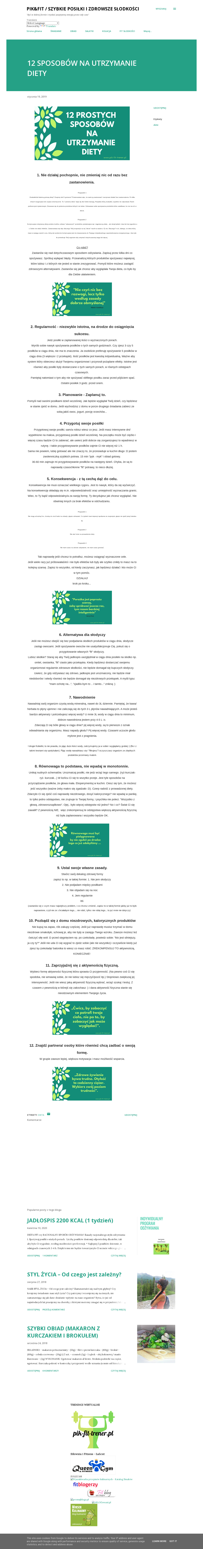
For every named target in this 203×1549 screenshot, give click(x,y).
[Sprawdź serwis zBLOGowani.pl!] (101, 1502)
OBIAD (73, 31)
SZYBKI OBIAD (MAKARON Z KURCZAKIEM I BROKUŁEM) (63, 1332)
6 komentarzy (51, 1370)
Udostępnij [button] (160, 107)
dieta (156, 124)
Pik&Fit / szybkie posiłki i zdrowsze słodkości (83, 9)
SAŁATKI (89, 31)
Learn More (159, 1541)
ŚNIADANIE (56, 31)
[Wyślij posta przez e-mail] (48, 1115)
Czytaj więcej (118, 1255)
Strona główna (34, 31)
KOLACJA (106, 31)
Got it (173, 1541)
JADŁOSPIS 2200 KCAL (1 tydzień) (70, 1220)
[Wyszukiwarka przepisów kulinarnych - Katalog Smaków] (102, 1479)
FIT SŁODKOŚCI (127, 31)
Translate (51, 26)
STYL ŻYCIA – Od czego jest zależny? (74, 1274)
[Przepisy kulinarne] (84, 1525)
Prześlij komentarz (54, 1309)
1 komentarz (50, 1255)
